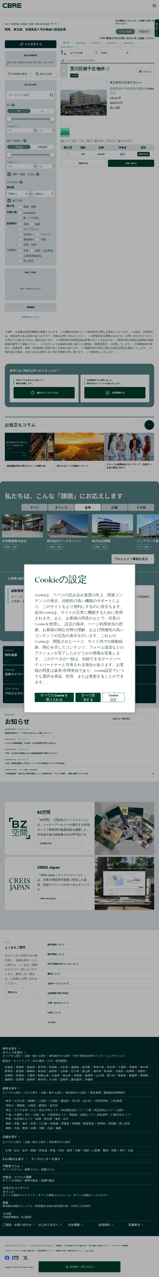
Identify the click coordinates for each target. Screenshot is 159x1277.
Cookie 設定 (113, 697)
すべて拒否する (88, 697)
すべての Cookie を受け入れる (54, 697)
